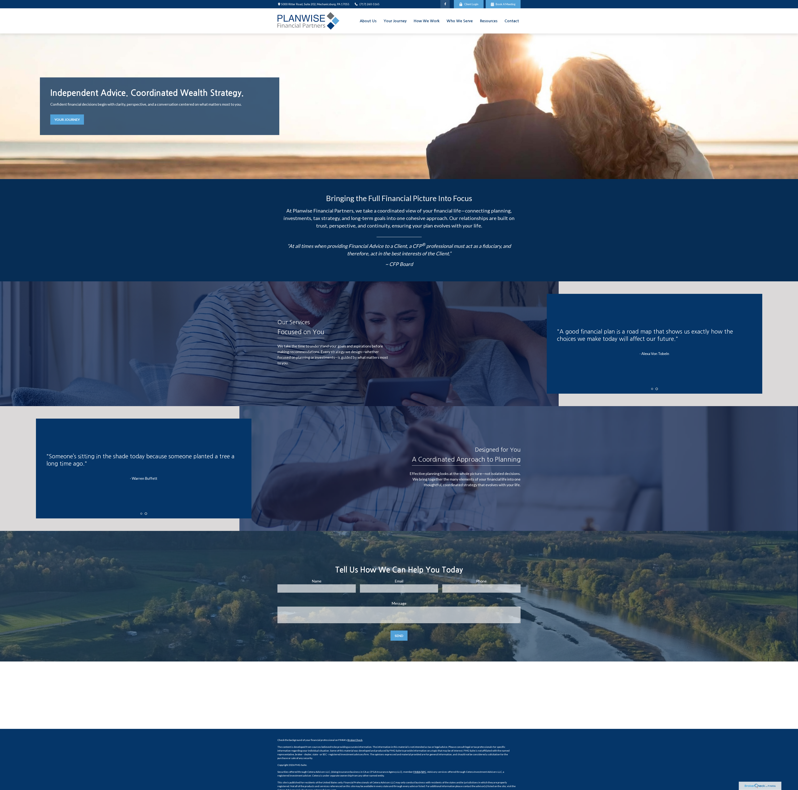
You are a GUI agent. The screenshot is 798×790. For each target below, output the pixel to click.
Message (399, 603)
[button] (368, 21)
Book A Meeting (505, 4)
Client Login (471, 4)
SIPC (423, 771)
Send (399, 636)
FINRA (416, 771)
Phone (481, 581)
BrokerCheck (354, 740)
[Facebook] (445, 4)
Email (399, 581)
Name (316, 581)
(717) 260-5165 (369, 4)
